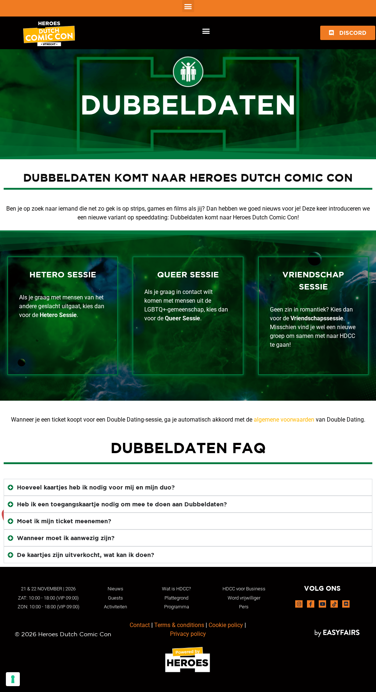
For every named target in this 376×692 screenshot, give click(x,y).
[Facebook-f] (310, 604)
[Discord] (346, 604)
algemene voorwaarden (284, 419)
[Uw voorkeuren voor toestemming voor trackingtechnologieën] (13, 679)
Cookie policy (226, 625)
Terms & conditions (179, 625)
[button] (188, 6)
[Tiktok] (334, 604)
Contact (140, 625)
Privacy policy (188, 633)
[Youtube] (322, 604)
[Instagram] (299, 604)
